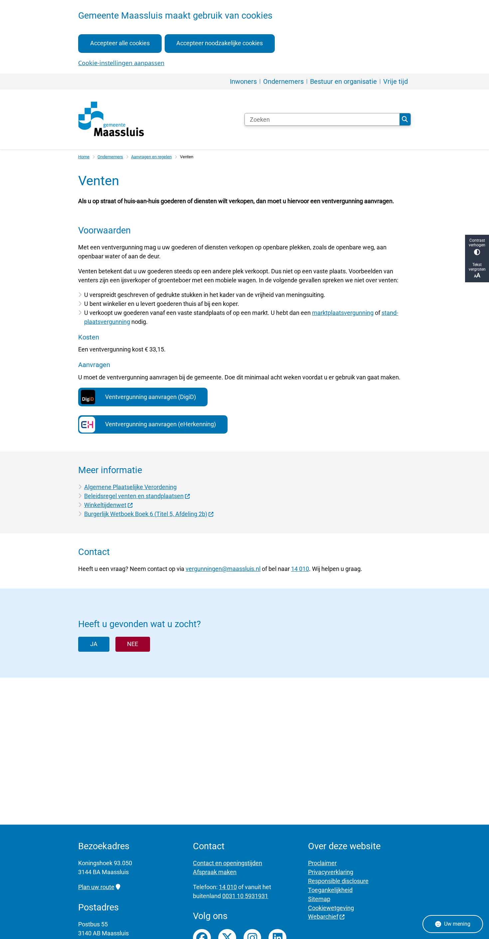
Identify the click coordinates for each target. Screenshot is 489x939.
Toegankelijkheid (330, 889)
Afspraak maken (215, 872)
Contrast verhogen (477, 242)
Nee (132, 643)
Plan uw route (96, 886)
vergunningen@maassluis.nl (223, 568)
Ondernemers (110, 156)
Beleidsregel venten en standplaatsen (134, 495)
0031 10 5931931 (245, 895)
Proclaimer (322, 863)
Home (83, 156)
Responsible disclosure (338, 880)
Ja (93, 643)
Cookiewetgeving (331, 907)
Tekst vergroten (477, 267)
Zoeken (405, 119)
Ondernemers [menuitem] (283, 81)
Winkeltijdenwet (105, 504)
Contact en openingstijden (227, 863)
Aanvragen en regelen (151, 156)
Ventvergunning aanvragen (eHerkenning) (160, 424)
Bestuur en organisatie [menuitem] (343, 81)
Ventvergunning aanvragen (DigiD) (150, 396)
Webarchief (323, 916)
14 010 (300, 568)
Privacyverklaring (330, 872)
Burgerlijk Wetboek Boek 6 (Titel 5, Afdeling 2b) (145, 513)
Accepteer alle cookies (120, 43)
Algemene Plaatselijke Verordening (130, 486)
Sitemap (319, 898)
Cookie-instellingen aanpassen (121, 63)
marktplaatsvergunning (343, 312)
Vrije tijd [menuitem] (395, 81)
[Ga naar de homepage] (111, 119)
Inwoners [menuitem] (243, 81)
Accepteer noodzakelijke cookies (219, 43)
